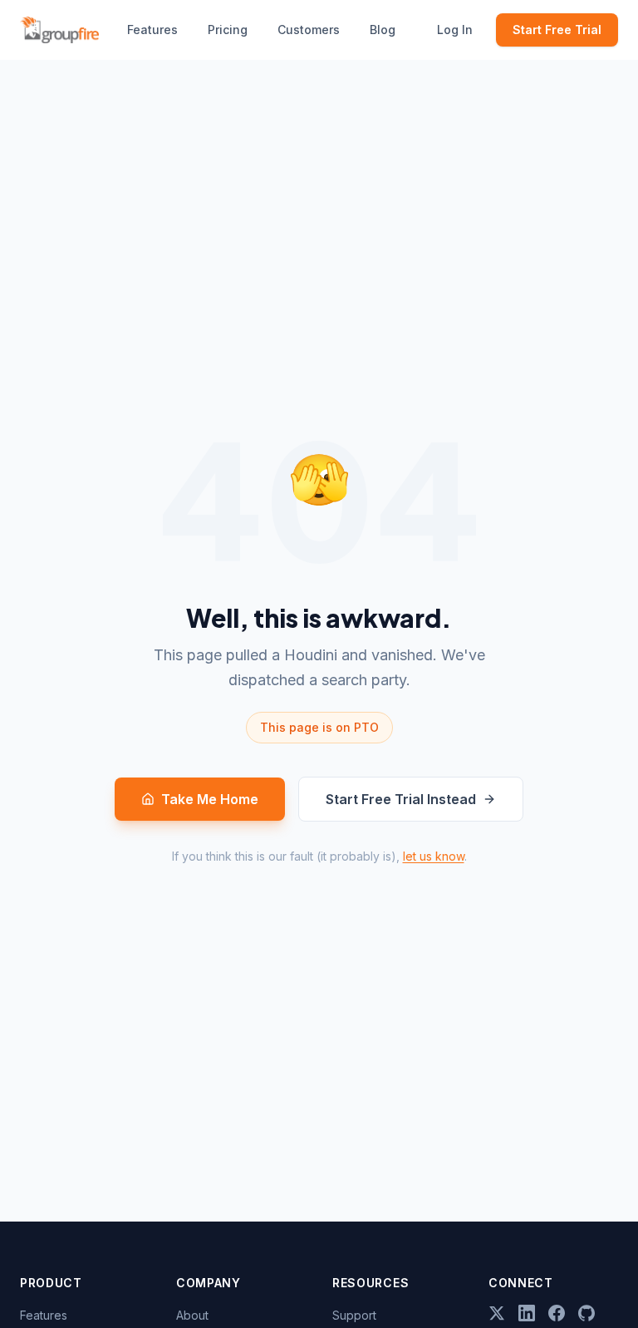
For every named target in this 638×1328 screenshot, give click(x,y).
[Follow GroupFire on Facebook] (556, 1313)
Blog (382, 29)
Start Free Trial (557, 29)
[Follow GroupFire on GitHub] (586, 1313)
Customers (308, 29)
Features (152, 29)
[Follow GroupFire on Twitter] (496, 1313)
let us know (433, 856)
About (192, 1315)
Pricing (228, 29)
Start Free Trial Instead (401, 799)
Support (354, 1315)
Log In (455, 29)
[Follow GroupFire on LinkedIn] (526, 1313)
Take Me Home (209, 799)
